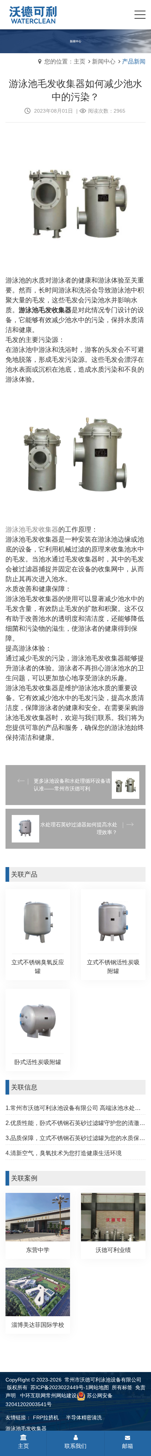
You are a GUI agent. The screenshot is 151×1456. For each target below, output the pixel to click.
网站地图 (98, 1387)
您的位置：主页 (64, 61)
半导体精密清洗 (84, 1417)
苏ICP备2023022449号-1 (59, 1387)
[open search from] (121, 14)
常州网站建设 (61, 1395)
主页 (23, 1446)
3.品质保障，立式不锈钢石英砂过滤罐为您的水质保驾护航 (75, 1138)
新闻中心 (103, 61)
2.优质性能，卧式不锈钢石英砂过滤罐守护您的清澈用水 (75, 1123)
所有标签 (122, 1387)
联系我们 (75, 1446)
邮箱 (127, 1446)
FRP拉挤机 (46, 1417)
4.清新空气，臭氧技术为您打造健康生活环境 (63, 1153)
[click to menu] (140, 15)
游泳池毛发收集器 (26, 1428)
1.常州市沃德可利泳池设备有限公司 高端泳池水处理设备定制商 (75, 1108)
